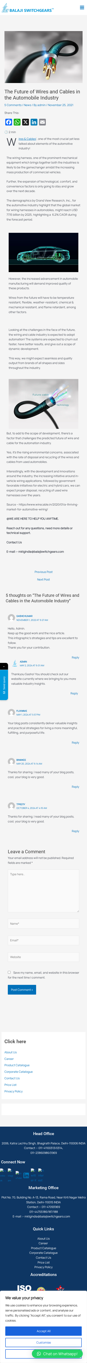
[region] (43, 1327)
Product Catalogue (17, 1065)
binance (21, 759)
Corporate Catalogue (18, 1072)
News (27, 105)
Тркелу (20, 804)
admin (23, 661)
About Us (10, 1052)
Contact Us (12, 1078)
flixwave (21, 710)
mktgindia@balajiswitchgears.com (47, 1216)
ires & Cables (27, 139)
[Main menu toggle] (82, 7)
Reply (75, 657)
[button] (57, 1353)
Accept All (43, 1331)
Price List (10, 1085)
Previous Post (44, 571)
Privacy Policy (13, 1091)
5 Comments (13, 105)
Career (9, 1059)
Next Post (43, 579)
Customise (43, 1342)
